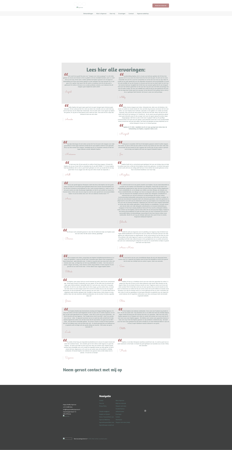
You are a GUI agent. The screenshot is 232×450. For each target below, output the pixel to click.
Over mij (101, 403)
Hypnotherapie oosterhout (106, 425)
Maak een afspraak (121, 403)
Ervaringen (119, 414)
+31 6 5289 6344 (67, 407)
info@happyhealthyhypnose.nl (71, 409)
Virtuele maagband (104, 411)
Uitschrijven (119, 420)
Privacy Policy (103, 406)
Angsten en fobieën (104, 414)
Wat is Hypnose (120, 400)
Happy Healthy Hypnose (69, 404)
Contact (101, 400)
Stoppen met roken (121, 406)
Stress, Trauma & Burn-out (106, 417)
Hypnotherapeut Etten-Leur (106, 422)
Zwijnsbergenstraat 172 (69, 412)
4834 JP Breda (67, 414)
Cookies (118, 417)
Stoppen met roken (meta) (123, 422)
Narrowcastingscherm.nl (80, 439)
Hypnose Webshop (104, 420)
